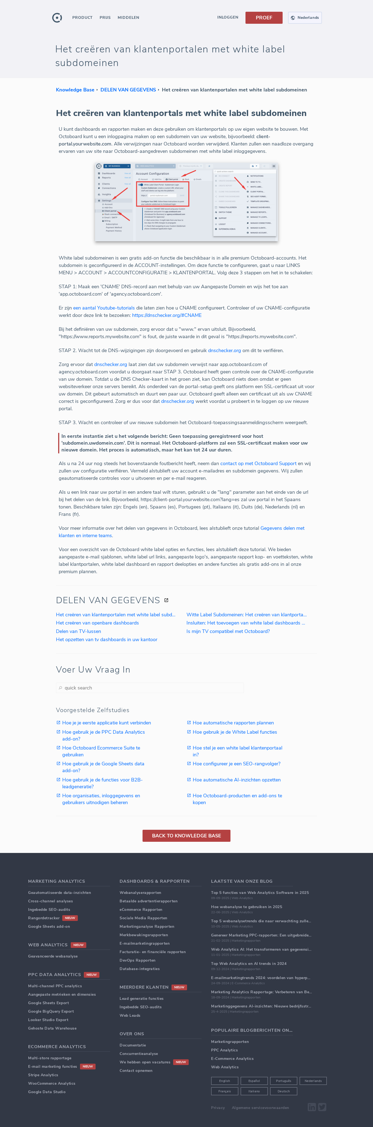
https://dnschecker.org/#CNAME (167, 315)
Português (283, 1081)
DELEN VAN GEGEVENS (128, 89)
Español (254, 1081)
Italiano (254, 1091)
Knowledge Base (75, 89)
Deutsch (284, 1091)
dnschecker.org (224, 350)
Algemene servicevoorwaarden (260, 1107)
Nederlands (313, 1081)
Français (224, 1091)
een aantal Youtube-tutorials (104, 308)
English (224, 1081)
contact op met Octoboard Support (258, 463)
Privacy (218, 1107)
